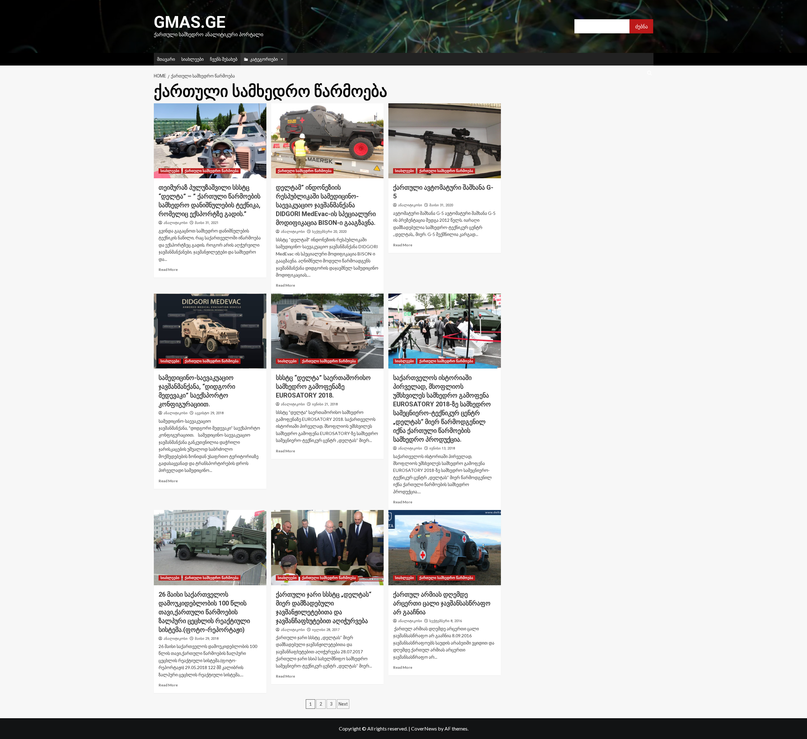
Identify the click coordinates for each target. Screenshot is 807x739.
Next (343, 704)
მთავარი (166, 59)
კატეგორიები (264, 59)
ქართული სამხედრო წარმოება (212, 171)
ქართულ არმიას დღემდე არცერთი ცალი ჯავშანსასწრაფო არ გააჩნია (442, 603)
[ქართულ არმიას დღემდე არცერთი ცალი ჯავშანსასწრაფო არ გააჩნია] (444, 547)
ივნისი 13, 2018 (442, 448)
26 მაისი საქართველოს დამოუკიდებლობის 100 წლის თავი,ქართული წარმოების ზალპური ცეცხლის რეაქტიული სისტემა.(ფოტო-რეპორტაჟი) (204, 612)
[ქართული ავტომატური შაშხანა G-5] (444, 140)
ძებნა (641, 26)
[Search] (649, 73)
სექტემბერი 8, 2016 (445, 621)
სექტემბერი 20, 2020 (329, 232)
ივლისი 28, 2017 (326, 630)
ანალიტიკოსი (176, 223)
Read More (168, 269)
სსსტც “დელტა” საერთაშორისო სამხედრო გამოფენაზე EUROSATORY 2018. (323, 386)
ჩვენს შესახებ (223, 59)
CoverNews (424, 728)
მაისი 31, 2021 (206, 223)
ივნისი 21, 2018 (325, 404)
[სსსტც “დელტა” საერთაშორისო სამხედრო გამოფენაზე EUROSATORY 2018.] (327, 331)
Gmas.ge (189, 22)
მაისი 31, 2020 (441, 205)
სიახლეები (192, 59)
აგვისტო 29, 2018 (209, 413)
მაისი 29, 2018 (206, 639)
